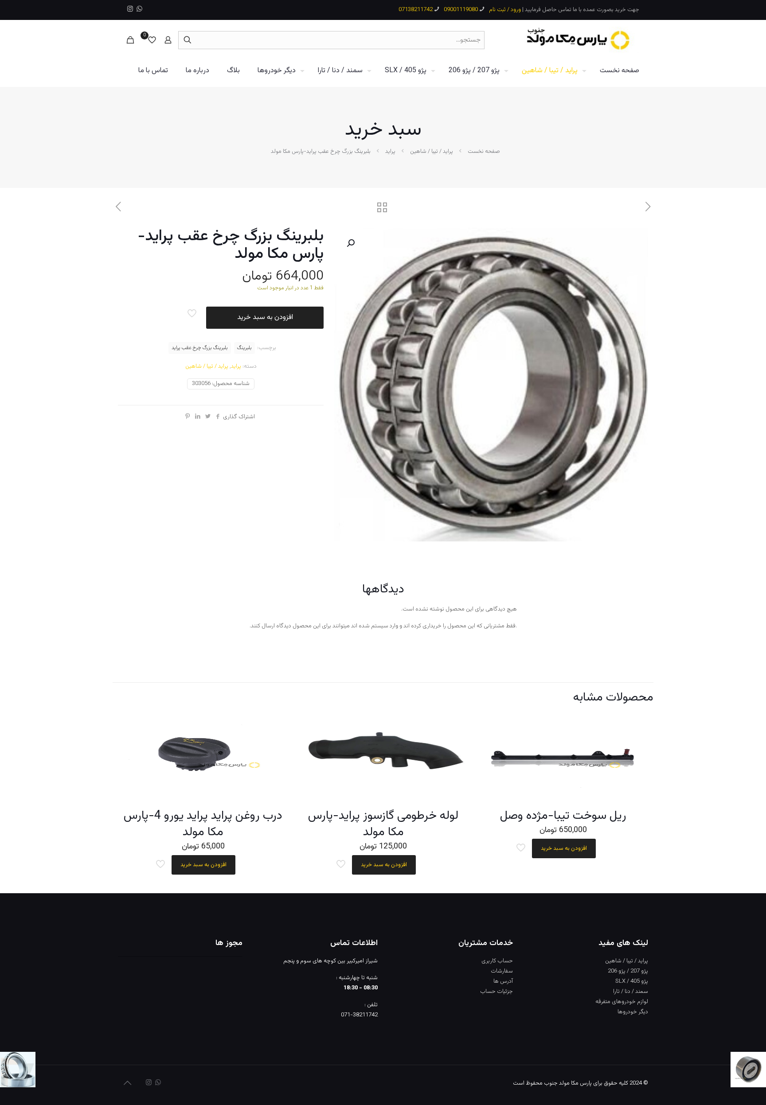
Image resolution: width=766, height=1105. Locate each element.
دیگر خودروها (632, 1012)
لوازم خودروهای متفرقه (621, 1001)
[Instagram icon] (130, 9)
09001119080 (461, 9)
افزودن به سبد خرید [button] (564, 848)
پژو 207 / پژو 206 (628, 971)
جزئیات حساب (496, 991)
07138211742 (416, 9)
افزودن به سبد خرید (265, 317)
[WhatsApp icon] (139, 9)
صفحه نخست (484, 151)
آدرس (506, 981)
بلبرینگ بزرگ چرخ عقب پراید (200, 348)
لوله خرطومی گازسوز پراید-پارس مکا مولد (383, 824)
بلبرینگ (244, 348)
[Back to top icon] (127, 1083)
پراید (390, 151)
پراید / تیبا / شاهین (431, 151)
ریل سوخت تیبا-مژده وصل (563, 815)
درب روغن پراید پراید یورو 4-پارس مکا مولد (203, 824)
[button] (350, 243)
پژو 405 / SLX (631, 981)
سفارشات (502, 971)
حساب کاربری (497, 961)
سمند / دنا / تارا (630, 991)
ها (496, 981)
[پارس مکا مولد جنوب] (579, 40)
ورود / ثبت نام (505, 9)
